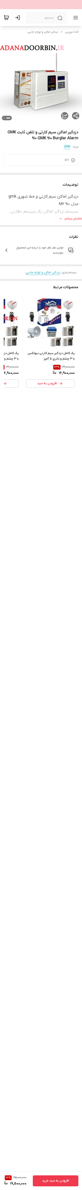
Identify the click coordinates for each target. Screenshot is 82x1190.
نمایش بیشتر (73, 218)
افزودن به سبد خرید (55, 1181)
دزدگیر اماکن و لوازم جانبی (43, 32)
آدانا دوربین (71, 32)
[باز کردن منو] (74, 17)
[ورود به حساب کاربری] (18, 17)
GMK (67, 147)
